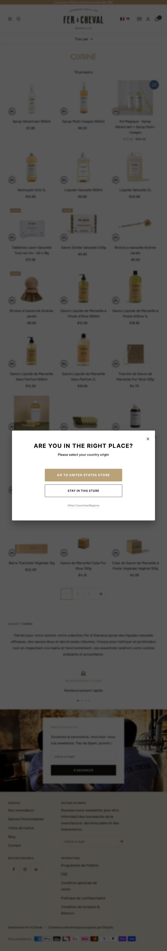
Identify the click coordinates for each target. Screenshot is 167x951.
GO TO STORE (83, 475)
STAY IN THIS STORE (83, 490)
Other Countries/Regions (83, 505)
